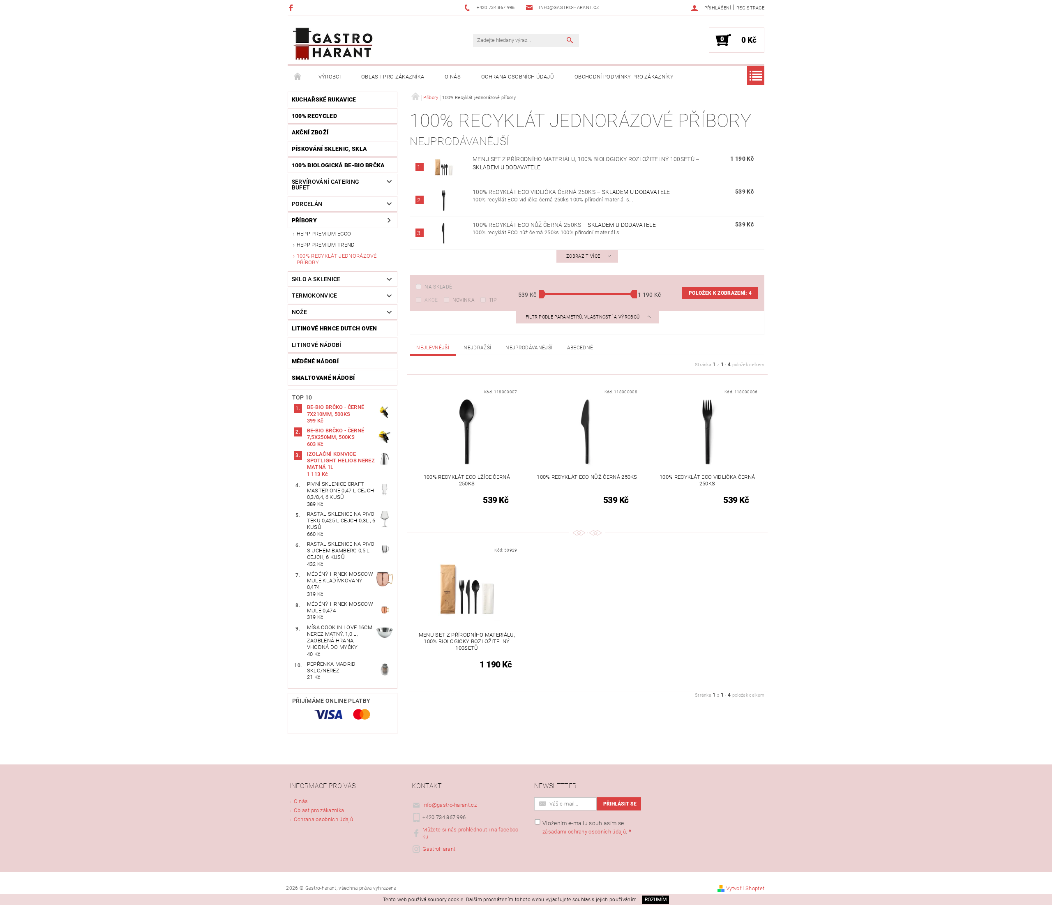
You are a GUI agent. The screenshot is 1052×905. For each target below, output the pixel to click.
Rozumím (656, 900)
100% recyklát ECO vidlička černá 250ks (571, 192)
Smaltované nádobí (323, 377)
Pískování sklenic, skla (329, 148)
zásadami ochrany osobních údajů (584, 832)
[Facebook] (292, 7)
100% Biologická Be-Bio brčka (338, 165)
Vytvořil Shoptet (745, 888)
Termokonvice (314, 295)
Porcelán (307, 204)
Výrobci (329, 77)
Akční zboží (310, 132)
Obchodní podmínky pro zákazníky (624, 77)
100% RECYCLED (314, 116)
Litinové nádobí (316, 345)
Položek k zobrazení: (720, 293)
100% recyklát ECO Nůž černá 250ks (564, 225)
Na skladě (438, 287)
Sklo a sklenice (316, 279)
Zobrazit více (583, 256)
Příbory (304, 220)
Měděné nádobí (315, 361)
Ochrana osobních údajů (517, 77)
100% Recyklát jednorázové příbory (337, 259)
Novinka (463, 300)
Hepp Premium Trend (326, 245)
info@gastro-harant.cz (449, 805)
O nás (453, 77)
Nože (299, 312)
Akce (431, 300)
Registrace (750, 8)
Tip (492, 300)
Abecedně (580, 348)
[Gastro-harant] (333, 44)
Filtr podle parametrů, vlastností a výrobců (583, 317)
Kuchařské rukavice (324, 99)
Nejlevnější (432, 348)
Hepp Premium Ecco (324, 234)
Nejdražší (477, 348)
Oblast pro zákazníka (392, 77)
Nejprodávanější (528, 348)
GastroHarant (438, 849)
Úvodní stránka (298, 77)
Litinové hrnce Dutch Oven (334, 328)
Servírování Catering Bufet (325, 184)
